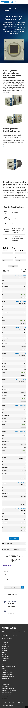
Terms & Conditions (13, 702)
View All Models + (14, 538)
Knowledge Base (5, 686)
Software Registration (7, 692)
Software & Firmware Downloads (9, 690)
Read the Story (11, 597)
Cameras (5, 9)
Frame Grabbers (5, 650)
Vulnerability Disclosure (7, 694)
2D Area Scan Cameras (13, 9)
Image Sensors (5, 646)
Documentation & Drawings (8, 688)
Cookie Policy (22, 702)
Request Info (23, 297)
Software (4, 660)
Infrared (4, 654)
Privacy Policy (4, 702)
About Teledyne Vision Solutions (9, 666)
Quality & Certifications (7, 672)
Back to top (26, 707)
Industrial (10, 635)
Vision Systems (5, 656)
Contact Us (4, 698)
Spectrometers (5, 658)
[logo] (12, 2)
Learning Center (5, 678)
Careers (4, 670)
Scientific (15, 635)
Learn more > (6, 146)
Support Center (5, 684)
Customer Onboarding (7, 674)
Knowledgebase (7, 565)
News (3, 668)
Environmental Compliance (8, 676)
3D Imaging (4, 648)
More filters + (13, 266)
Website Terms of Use (8, 705)
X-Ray (3, 652)
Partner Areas (5, 696)
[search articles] (22, 587)
